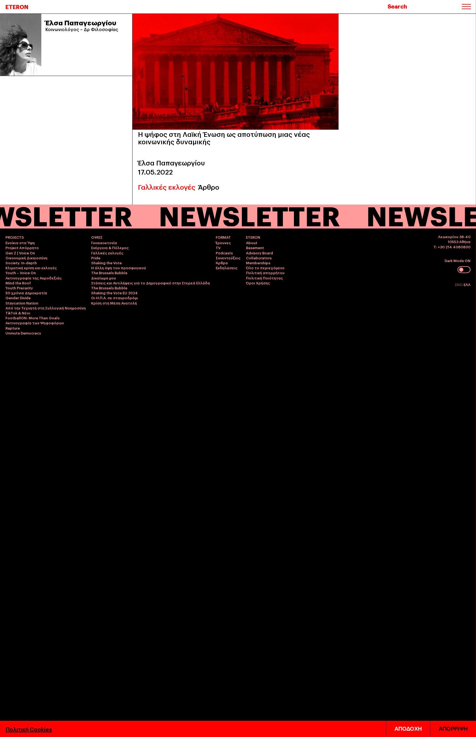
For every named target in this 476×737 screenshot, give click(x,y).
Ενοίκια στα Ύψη (20, 242)
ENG (459, 284)
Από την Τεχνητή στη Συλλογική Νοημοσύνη (46, 307)
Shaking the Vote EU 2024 (114, 292)
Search (397, 6)
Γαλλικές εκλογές (166, 186)
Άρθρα (222, 262)
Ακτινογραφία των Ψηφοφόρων (35, 322)
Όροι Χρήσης (258, 282)
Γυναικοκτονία (104, 242)
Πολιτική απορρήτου (265, 272)
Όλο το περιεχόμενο (265, 267)
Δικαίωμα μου (103, 277)
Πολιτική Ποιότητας (264, 277)
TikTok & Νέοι (18, 312)
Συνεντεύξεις (228, 257)
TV (218, 247)
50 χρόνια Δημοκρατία (26, 292)
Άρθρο (208, 186)
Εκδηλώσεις (226, 267)
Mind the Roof (18, 282)
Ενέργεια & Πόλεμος (110, 247)
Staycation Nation (22, 302)
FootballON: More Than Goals (33, 317)
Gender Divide (18, 297)
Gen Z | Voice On (20, 252)
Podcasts (224, 252)
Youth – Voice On (21, 272)
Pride (95, 257)
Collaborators (259, 257)
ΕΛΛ (467, 284)
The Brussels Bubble (109, 272)
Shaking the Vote (106, 262)
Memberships (258, 262)
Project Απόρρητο (22, 247)
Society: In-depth (21, 262)
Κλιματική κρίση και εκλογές (31, 267)
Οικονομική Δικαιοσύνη (26, 257)
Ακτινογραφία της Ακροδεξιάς (34, 277)
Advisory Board (259, 252)
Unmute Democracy (23, 332)
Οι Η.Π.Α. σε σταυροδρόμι (114, 297)
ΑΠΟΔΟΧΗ (408, 729)
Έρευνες (223, 242)
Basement (255, 247)
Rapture (13, 327)
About (251, 242)
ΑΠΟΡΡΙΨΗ (453, 729)
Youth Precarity (19, 287)
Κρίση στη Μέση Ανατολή (114, 302)
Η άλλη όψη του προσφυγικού (118, 267)
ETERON (17, 6)
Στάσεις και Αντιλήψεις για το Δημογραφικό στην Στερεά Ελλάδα (150, 282)
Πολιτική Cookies (29, 729)
